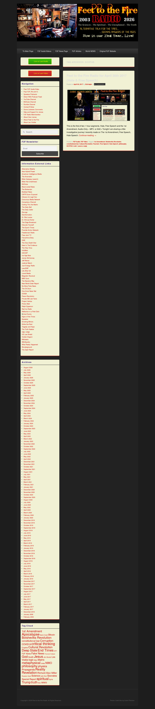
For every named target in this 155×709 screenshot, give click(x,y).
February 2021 (29, 484)
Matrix (41, 659)
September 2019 (29, 528)
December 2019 (29, 520)
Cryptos (25, 647)
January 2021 (28, 487)
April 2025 (27, 393)
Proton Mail (26, 304)
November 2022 (29, 444)
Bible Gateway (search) (30, 179)
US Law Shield (27, 334)
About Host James (30, 117)
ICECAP (25, 253)
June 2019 (27, 535)
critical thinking (43, 643)
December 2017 (29, 581)
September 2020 (29, 497)
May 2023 (27, 434)
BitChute (25, 184)
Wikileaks (25, 339)
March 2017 (28, 604)
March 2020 (28, 512)
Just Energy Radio (28, 265)
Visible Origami (27, 337)
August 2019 (28, 530)
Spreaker (25, 319)
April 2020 (27, 510)
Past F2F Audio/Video (31, 89)
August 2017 (28, 591)
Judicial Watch (27, 263)
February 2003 (29, 617)
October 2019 (28, 525)
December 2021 (29, 461)
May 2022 (27, 456)
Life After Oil (26, 271)
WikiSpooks (26, 342)
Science (35, 675)
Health (31, 657)
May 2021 (27, 477)
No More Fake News (29, 286)
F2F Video (84, 142)
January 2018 (28, 579)
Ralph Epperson (27, 306)
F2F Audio (76, 142)
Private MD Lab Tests (29, 299)
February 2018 (29, 576)
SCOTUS (70, 146)
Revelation (29, 672)
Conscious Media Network (31, 199)
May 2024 (27, 413)
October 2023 (28, 426)
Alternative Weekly (28, 169)
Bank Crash (44, 635)
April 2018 (27, 571)
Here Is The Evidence (29, 245)
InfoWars (25, 250)
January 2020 (28, 517)
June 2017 (27, 596)
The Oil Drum (26, 288)
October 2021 (28, 466)
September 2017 (29, 589)
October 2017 (28, 586)
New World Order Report (30, 283)
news (43, 663)
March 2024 (28, 418)
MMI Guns (25, 278)
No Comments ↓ (99, 84)
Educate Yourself (28, 225)
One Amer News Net (29, 291)
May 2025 (27, 390)
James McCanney (28, 258)
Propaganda (28, 669)
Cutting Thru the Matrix (30, 204)
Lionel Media (26, 273)
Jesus (38, 656)
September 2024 (29, 408)
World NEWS (90, 51)
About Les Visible (30, 122)
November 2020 (29, 492)
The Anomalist (27, 176)
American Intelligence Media (32, 174)
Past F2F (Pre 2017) (31, 92)
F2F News (26, 653)
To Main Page (28, 51)
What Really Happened (30, 344)
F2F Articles (76, 51)
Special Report (29, 679)
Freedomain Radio (28, 232)
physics (42, 666)
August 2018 (28, 561)
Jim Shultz (47, 657)
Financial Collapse (50, 654)
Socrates (52, 675)
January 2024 (28, 423)
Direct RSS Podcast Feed (33, 97)
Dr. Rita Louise (27, 217)
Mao (35, 660)
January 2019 (28, 548)
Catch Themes (129, 700)
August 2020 (28, 500)
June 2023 (27, 431)
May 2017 (27, 599)
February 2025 (29, 395)
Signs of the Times (28, 316)
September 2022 (29, 449)
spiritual (43, 678)
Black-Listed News (28, 187)
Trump (26, 682)
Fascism (96, 144)
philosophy (122, 144)
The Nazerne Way (28, 281)
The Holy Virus (27, 248)
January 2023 (28, 441)
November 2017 (29, 584)
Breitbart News (27, 192)
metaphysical (31, 662)
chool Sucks (27, 314)
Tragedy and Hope (28, 327)
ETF (55, 651)
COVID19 (26, 644)
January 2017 (28, 609)
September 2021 (29, 469)
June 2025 (27, 388)
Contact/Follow (29, 107)
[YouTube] (127, 694)
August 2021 (28, 472)
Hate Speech (113, 144)
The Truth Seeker (28, 329)
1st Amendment (99, 142)
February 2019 (29, 545)
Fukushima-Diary (28, 237)
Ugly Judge (26, 332)
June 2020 (27, 505)
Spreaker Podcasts (30, 94)
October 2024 (28, 405)
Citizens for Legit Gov (29, 197)
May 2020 (27, 507)
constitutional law (73, 144)
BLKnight (88, 84)
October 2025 (28, 383)
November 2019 (29, 523)
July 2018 (27, 563)
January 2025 (28, 398)
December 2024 (29, 400)
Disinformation (27, 215)
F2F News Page (61, 51)
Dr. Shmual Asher (28, 220)
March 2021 (28, 482)
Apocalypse (31, 634)
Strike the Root (27, 324)
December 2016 (29, 612)
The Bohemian (27, 189)
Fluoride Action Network (30, 230)
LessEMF (25, 268)
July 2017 (27, 594)
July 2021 (27, 474)
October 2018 (28, 556)
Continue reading (87, 135)
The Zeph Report (28, 350)
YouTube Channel (30, 99)
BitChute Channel (30, 102)
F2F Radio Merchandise (32, 114)
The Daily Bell (27, 207)
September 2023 (29, 428)
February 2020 (29, 515)
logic (31, 659)
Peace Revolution (28, 296)
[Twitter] (122, 694)
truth (75, 146)
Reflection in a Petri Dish (30, 311)
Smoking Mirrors (27, 321)
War (39, 683)
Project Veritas (27, 301)
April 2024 (27, 416)
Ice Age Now (26, 255)
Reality (40, 669)
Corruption (46, 640)
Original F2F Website (108, 51)
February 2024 (29, 421)
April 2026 (27, 375)
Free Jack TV (26, 235)
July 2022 (27, 451)
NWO (48, 663)
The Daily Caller (27, 209)
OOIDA (24, 293)
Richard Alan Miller (47, 672)
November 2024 (29, 403)
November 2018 (29, 553)
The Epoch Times (28, 227)
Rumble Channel (29, 104)
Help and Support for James (33, 112)
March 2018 (28, 573)
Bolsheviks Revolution (113, 142)
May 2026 (27, 372)
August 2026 (28, 367)
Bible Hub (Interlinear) (29, 181)
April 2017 (27, 601)
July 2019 (27, 533)
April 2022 (27, 459)
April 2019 (27, 540)
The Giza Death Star (29, 243)
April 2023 (27, 436)
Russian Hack (26, 676)
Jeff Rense (25, 260)
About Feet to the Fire (31, 120)
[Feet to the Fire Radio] (77, 40)
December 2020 (29, 489)
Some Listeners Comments (33, 109)
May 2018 (27, 568)
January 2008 (28, 614)
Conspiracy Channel (29, 202)
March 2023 (28, 439)
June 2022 (27, 454)
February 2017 (29, 607)
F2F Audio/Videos (44, 51)
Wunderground (27, 347)
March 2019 (28, 543)
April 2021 (27, 479)
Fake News (37, 653)
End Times (46, 650)
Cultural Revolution (86, 144)
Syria (51, 679)
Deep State (29, 650)
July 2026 (27, 370)
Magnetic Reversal (28, 276)
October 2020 (28, 495)
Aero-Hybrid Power (28, 171)
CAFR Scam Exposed (29, 194)
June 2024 (27, 411)
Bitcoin (51, 634)
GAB (23, 240)
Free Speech (104, 144)
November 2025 (29, 380)
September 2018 (29, 558)
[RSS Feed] (132, 694)
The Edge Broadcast (29, 222)
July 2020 (27, 502)
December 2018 (29, 550)
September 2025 (29, 385)
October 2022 (28, 446)
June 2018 (27, 566)
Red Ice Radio (27, 309)
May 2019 (27, 538)
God (25, 656)
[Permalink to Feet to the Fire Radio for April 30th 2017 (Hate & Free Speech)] (99, 122)
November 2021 (29, 464)
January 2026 (28, 377)
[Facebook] (116, 694)
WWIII (44, 682)
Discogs (24, 212)
